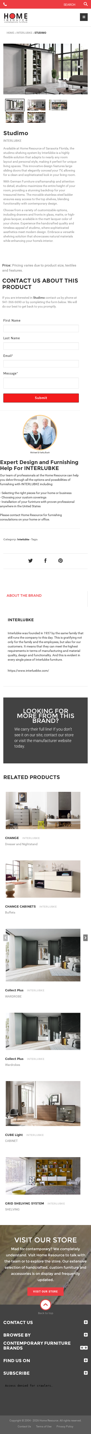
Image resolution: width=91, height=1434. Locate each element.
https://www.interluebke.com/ (28, 670)
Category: (10, 539)
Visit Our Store (45, 1291)
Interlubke (24, 32)
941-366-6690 (12, 302)
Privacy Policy (65, 1426)
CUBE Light (24, 1135)
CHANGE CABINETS (31, 906)
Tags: (34, 539)
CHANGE (22, 838)
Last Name (11, 338)
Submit (41, 398)
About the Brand (24, 595)
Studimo (15, 133)
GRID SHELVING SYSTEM (35, 1203)
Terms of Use (43, 1426)
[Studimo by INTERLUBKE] (45, 69)
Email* (8, 356)
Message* (10, 373)
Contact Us (18, 1322)
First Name (12, 320)
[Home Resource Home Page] (15, 17)
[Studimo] (15, 105)
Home (10, 32)
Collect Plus (24, 990)
